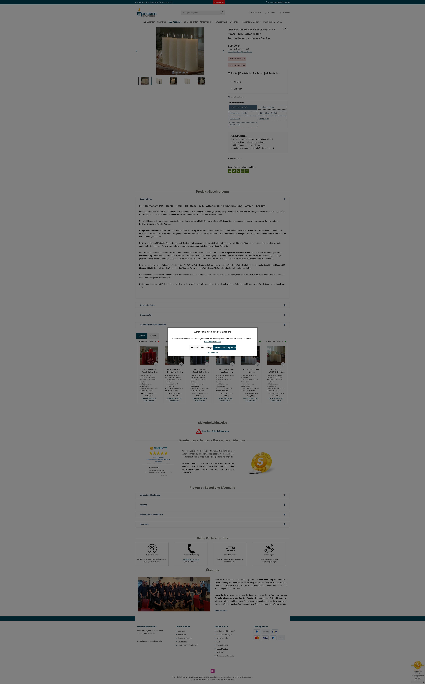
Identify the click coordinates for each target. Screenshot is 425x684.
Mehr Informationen (212, 341)
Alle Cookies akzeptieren (225, 347)
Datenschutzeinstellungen (201, 347)
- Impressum (212, 352)
